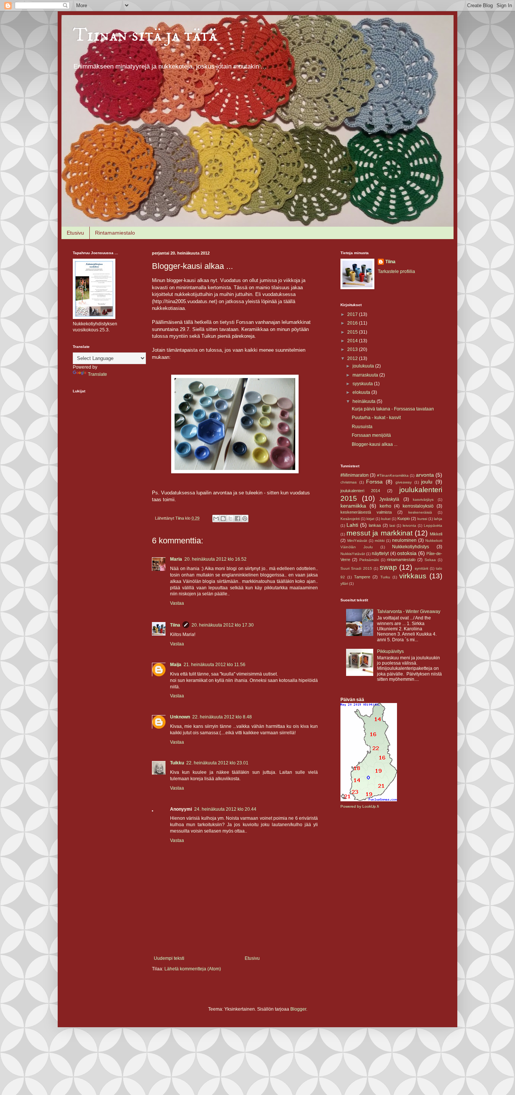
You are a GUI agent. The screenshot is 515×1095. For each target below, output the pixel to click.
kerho (385, 506)
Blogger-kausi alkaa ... (374, 444)
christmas (348, 482)
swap (388, 567)
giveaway (403, 482)
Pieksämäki (369, 560)
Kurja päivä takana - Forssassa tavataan (393, 409)
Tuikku (177, 763)
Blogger (298, 1009)
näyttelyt (380, 553)
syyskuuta (363, 383)
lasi (392, 525)
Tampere (362, 577)
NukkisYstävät (352, 554)
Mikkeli (436, 534)
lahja (438, 519)
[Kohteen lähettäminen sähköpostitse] (216, 518)
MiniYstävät (357, 540)
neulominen (404, 540)
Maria (176, 559)
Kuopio (403, 518)
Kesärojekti (350, 519)
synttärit (421, 568)
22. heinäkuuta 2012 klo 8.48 (222, 717)
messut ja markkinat (379, 533)
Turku (385, 577)
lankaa (375, 525)
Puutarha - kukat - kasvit (376, 417)
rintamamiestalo (401, 559)
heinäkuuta (365, 401)
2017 (353, 314)
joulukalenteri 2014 (360, 490)
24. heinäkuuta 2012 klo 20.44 (225, 809)
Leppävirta (433, 525)
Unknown (180, 717)
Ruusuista (362, 426)
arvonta (425, 475)
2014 (353, 340)
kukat (386, 519)
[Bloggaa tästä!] (223, 518)
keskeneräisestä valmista (366, 512)
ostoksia (407, 553)
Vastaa (177, 603)
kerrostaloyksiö (418, 506)
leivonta (409, 525)
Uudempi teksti (169, 958)
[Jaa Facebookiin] (237, 518)
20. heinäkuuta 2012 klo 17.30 (223, 625)
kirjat (370, 519)
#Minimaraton (354, 475)
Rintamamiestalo (115, 233)
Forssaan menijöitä (371, 435)
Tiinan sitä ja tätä (145, 35)
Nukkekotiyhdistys (410, 546)
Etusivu (75, 233)
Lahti (352, 525)
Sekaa (430, 560)
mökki (380, 540)
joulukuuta (364, 366)
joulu (426, 482)
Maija (175, 664)
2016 (353, 323)
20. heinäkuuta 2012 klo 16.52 (215, 559)
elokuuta (362, 392)
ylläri (344, 583)
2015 (353, 332)
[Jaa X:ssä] (230, 518)
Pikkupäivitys (390, 651)
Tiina (175, 625)
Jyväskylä (389, 499)
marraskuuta (366, 375)
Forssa (374, 482)
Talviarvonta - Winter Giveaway (408, 611)
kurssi (422, 519)
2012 (353, 358)
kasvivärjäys (423, 499)
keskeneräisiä (420, 512)
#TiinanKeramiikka (393, 475)
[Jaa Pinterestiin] (244, 518)
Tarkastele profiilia (396, 271)
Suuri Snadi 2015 (356, 568)
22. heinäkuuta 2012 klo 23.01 (217, 763)
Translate (97, 374)
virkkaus (412, 576)
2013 (353, 349)
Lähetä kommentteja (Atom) (192, 968)
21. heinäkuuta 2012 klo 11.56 (214, 664)
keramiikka (353, 506)
